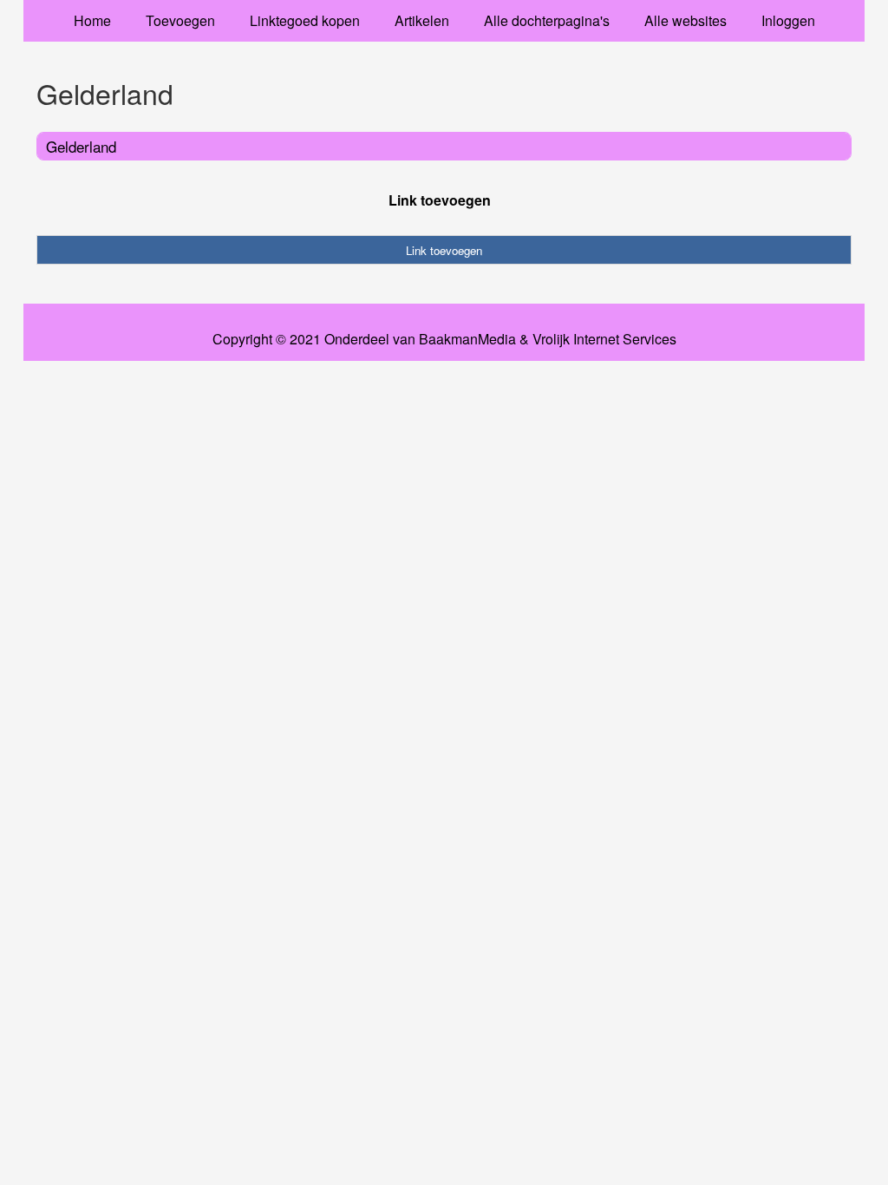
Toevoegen (180, 20)
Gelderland (81, 146)
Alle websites (685, 20)
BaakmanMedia (467, 339)
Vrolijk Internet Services (604, 339)
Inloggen (788, 20)
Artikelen (422, 20)
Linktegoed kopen (305, 20)
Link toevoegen (439, 200)
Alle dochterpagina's (547, 20)
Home (92, 20)
